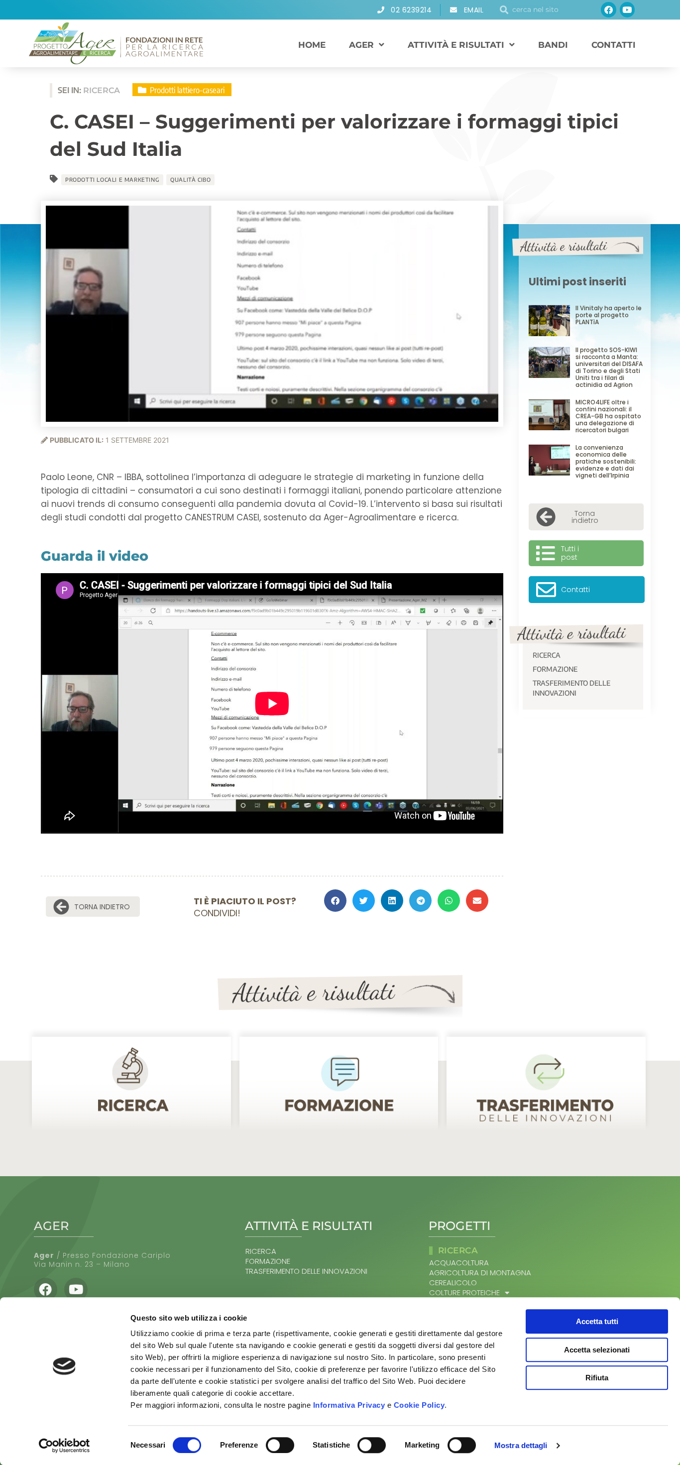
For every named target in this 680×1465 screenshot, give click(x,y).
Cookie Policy (419, 1405)
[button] (335, 900)
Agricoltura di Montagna (480, 1273)
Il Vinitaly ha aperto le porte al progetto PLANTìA (608, 315)
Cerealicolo (453, 1283)
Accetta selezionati (597, 1349)
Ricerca (547, 655)
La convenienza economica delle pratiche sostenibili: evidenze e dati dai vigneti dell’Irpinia (605, 461)
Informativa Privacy (349, 1405)
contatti (613, 45)
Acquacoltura (459, 1263)
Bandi (553, 45)
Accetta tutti (597, 1321)
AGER (361, 45)
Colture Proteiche (464, 1293)
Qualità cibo (190, 179)
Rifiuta (596, 1377)
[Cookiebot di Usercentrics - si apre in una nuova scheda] (64, 1445)
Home (312, 45)
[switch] (280, 1445)
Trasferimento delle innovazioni (571, 688)
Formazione (555, 669)
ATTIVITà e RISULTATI (456, 45)
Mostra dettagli (521, 1445)
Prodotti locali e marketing (112, 179)
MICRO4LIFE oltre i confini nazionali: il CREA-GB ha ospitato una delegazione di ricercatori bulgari (608, 416)
